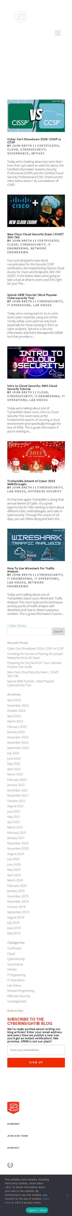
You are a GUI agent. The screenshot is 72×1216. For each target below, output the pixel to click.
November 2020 (18, 848)
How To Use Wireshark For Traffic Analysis (31, 569)
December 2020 (17, 843)
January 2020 (16, 891)
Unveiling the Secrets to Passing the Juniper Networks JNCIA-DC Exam (35, 656)
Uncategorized (16, 1001)
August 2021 (15, 806)
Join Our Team (17, 1135)
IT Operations (19, 305)
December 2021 (17, 790)
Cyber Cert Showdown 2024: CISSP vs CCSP (34, 140)
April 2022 (14, 769)
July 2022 (13, 753)
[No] (67, 1195)
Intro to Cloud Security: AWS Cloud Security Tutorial (32, 387)
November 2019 (18, 901)
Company (13, 1124)
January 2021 (16, 838)
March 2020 (15, 880)
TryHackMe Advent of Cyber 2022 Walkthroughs (31, 482)
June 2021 (14, 811)
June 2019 (14, 928)
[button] (58, 33)
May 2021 (13, 817)
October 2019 (16, 907)
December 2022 (17, 737)
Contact (13, 1147)
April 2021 (14, 822)
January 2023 (16, 732)
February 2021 (17, 832)
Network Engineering (20, 990)
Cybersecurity (33, 149)
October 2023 (16, 711)
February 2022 (17, 780)
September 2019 (18, 912)
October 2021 (16, 801)
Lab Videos (42, 305)
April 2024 (14, 700)
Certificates (48, 145)
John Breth (22, 145)
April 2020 (14, 875)
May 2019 (13, 933)
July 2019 (13, 922)
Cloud (12, 149)
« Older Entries (16, 626)
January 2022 (16, 785)
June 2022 (14, 758)
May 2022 (13, 764)
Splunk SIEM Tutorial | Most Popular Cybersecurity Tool (32, 296)
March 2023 (15, 721)
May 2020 (13, 869)
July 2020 (13, 859)
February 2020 (17, 885)
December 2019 (17, 896)
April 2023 (14, 716)
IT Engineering (47, 396)
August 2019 (15, 917)
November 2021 (18, 795)
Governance (18, 153)
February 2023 (17, 727)
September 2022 (18, 748)
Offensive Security (45, 491)
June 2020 (14, 864)
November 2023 (18, 705)
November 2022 (18, 742)
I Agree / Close (37, 1210)
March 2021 (15, 827)
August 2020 (15, 854)
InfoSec (38, 153)
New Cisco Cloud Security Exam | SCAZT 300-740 (35, 235)
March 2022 (15, 774)
